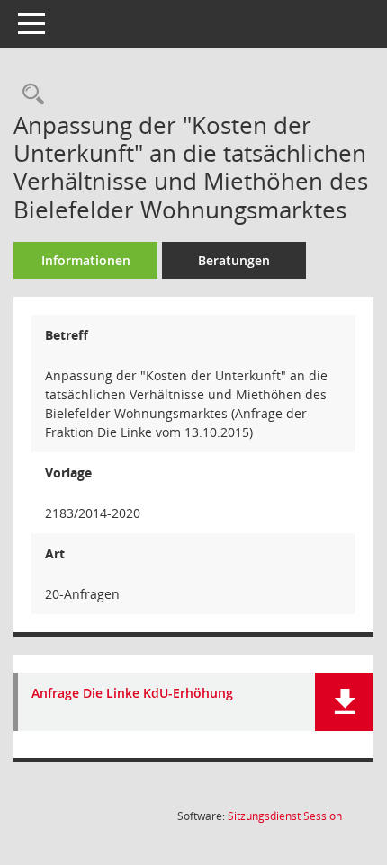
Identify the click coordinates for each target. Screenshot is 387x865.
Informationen (85, 260)
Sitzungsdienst (285, 816)
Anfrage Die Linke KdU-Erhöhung (132, 693)
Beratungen (234, 260)
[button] (344, 702)
